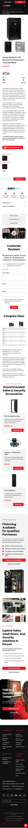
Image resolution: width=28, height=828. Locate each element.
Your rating (5, 269)
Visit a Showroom (14, 709)
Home (3, 9)
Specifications (6, 203)
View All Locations (14, 672)
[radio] (10, 269)
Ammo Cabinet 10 (9, 490)
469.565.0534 (6, 786)
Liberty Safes (18, 9)
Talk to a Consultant (14, 564)
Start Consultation (14, 668)
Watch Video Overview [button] (13, 147)
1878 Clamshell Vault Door (12, 416)
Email (3, 291)
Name (4, 284)
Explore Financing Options (14, 560)
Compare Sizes (14, 223)
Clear (3, 171)
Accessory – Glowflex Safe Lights (12, 453)
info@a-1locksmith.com (18, 786)
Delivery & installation (8, 206)
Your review (6, 273)
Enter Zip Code (7, 801)
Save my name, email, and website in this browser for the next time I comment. (14, 301)
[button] (23, 19)
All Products (10, 9)
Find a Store (14, 805)
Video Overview (14, 215)
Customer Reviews (14, 219)
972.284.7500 (14, 712)
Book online (7, 2)
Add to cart (19, 179)
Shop (20, 2)
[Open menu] (25, 6)
